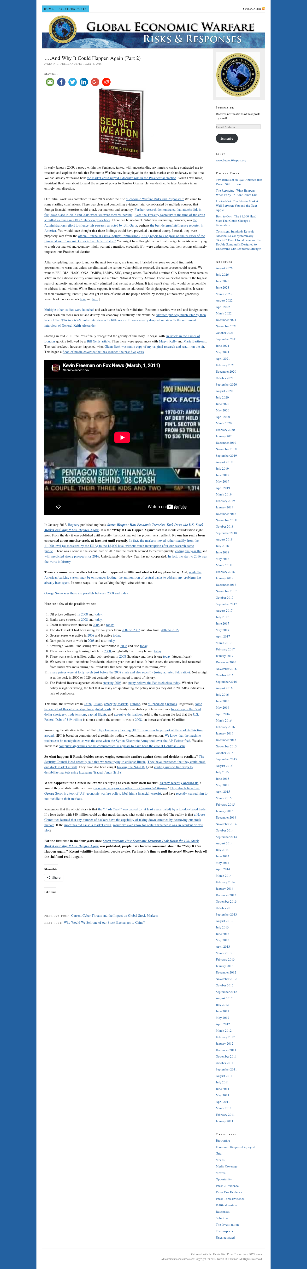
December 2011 (226, 1050)
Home (49, 9)
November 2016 (226, 668)
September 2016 (226, 681)
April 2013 (223, 946)
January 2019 (224, 507)
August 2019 (224, 462)
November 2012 (226, 979)
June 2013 (222, 934)
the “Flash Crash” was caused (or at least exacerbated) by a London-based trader (152, 809)
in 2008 (82, 614)
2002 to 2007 (131, 630)
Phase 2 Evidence (227, 1186)
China (88, 703)
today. (110, 624)
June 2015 (222, 778)
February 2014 (225, 882)
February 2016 (225, 727)
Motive (220, 1173)
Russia (98, 703)
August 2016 (224, 688)
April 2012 (223, 1024)
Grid (219, 1153)
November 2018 (226, 520)
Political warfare (226, 1205)
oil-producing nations (162, 703)
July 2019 (222, 468)
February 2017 (225, 649)
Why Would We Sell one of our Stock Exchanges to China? (104, 922)
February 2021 (225, 365)
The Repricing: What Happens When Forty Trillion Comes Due (236, 192)
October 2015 (225, 753)
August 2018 (224, 539)
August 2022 (224, 300)
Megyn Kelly (168, 341)
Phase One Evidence (229, 1192)
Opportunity (224, 1179)
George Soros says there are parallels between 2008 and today (86, 593)
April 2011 (223, 1101)
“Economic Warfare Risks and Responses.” (155, 199)
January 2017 (224, 656)
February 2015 (225, 804)
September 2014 (226, 837)
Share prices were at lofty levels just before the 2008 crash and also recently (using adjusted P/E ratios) (120, 672)
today (98, 614)
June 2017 (222, 623)
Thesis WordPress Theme (227, 1254)
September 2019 (226, 455)
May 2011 (222, 1095)
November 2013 (226, 901)
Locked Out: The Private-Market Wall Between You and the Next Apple (237, 205)
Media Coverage (226, 1166)
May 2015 (222, 785)
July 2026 (222, 274)
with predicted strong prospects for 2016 (71, 556)
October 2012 (225, 985)
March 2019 (224, 494)
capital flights (97, 714)
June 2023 (222, 287)
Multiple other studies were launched (69, 309)
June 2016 (222, 701)
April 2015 (223, 791)
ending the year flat (188, 551)
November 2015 (226, 746)
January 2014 (224, 888)
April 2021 (223, 358)
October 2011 (225, 1063)
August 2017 (224, 610)
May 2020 (222, 410)
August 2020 (224, 391)
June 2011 (222, 1089)
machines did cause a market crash (87, 825)
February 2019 (225, 501)
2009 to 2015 (170, 630)
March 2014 (224, 875)
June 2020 (222, 404)
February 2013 (225, 959)
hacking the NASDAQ (132, 767)
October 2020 (225, 378)
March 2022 (224, 313)
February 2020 (225, 429)
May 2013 (222, 940)
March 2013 (224, 953)
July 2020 (222, 397)
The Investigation (227, 1224)
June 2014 (222, 856)
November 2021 (226, 326)
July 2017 (222, 617)
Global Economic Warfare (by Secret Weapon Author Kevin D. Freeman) (153, 30)
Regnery (73, 524)
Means (220, 1160)
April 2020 (223, 417)
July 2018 (222, 546)
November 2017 (226, 591)
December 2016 (226, 662)
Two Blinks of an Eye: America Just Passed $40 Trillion (239, 181)
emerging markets (116, 703)
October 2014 (225, 830)
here (83, 299)
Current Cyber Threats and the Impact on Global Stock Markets (114, 915)
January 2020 (224, 436)
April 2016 (223, 714)
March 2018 (224, 565)
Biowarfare (223, 1140)
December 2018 (226, 514)
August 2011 (224, 1076)
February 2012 (225, 1037)
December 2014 (226, 817)
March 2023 (224, 294)
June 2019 (222, 475)
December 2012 (226, 972)
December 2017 (226, 584)
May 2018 (222, 559)
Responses (223, 1211)
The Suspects (224, 1231)
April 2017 (223, 636)
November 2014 (226, 824)
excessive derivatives (128, 714)
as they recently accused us (179, 782)
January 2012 (224, 1043)
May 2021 (222, 352)
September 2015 (226, 759)
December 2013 (226, 895)
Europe (135, 703)
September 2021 (226, 339)
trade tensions (77, 714)
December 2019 (226, 442)
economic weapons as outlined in (130, 788)
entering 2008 (112, 682)
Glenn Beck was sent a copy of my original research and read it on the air (154, 346)
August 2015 (224, 765)
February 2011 (225, 1114)
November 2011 (226, 1056)
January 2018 (224, 578)
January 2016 (224, 733)
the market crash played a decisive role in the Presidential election (131, 178)
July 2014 (222, 850)
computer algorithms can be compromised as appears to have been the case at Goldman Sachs (122, 746)
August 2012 (224, 998)
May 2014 (222, 862)
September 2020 (226, 384)
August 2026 (224, 268)
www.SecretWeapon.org (231, 160)
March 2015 (224, 798)
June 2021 (222, 345)
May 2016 (222, 707)
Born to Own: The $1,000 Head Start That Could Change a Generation (236, 220)
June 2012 (222, 1011)
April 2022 (223, 307)
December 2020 (226, 371)
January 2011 (224, 1121)
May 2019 (222, 481)
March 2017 (224, 643)
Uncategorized (225, 1237)
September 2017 (226, 604)
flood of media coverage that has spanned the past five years (103, 351)
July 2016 (222, 694)
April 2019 (223, 488)
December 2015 (226, 740)
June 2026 (222, 281)
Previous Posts (73, 9)
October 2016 (225, 675)
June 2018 (222, 552)
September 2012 (226, 992)
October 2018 (225, 526)
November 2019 (226, 449)
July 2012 (222, 1004)
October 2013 (225, 908)
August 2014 (224, 843)
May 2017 (222, 630)
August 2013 (224, 921)
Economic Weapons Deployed (235, 1147)
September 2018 (226, 533)
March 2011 (224, 1108)
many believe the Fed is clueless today (154, 682)
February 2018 (225, 571)
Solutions (222, 1218)
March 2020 (224, 423)
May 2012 (222, 1017)
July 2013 (222, 927)
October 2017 (225, 597)
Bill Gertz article (98, 341)
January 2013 (224, 966)
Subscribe (252, 8)
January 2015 (224, 811)
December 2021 (226, 320)
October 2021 (225, 332)
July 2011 (222, 1082)
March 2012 (224, 1030)
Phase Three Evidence (230, 1198)
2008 (85, 619)
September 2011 (226, 1069)
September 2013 (226, 914)
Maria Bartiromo (194, 341)
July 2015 (222, 772)
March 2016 (224, 720)
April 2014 (223, 869)
